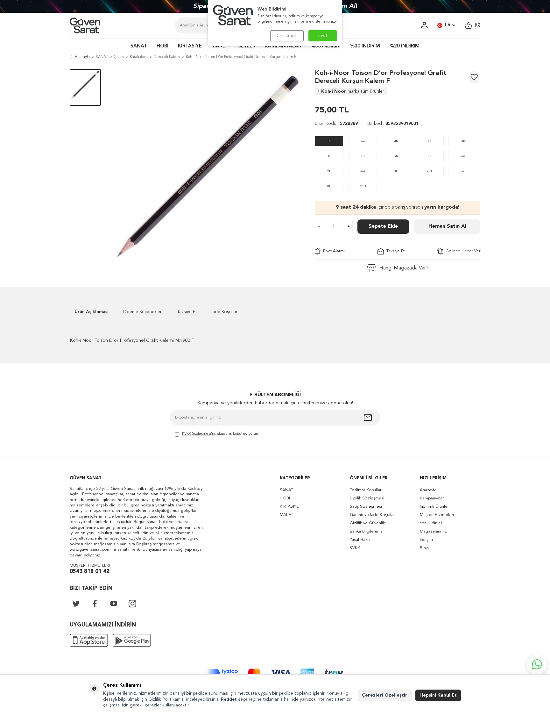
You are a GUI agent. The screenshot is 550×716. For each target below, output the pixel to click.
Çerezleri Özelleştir (384, 695)
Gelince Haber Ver (461, 251)
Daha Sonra (287, 35)
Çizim (119, 57)
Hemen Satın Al (447, 226)
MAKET (220, 46)
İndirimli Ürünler (434, 507)
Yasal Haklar (361, 540)
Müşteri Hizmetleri (437, 515)
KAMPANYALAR (283, 46)
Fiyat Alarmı (333, 251)
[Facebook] (94, 603)
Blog (424, 548)
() (476, 25)
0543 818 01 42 (89, 571)
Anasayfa (82, 57)
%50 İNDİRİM (326, 46)
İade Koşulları (225, 312)
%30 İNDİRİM (365, 46)
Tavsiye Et (394, 251)
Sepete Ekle (383, 226)
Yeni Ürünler (431, 523)
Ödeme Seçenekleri (143, 312)
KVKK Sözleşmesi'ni (198, 434)
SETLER (246, 46)
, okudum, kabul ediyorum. (221, 434)
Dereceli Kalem (167, 57)
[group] (207, 166)
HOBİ (162, 46)
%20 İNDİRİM (405, 46)
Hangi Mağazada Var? (403, 268)
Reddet (229, 699)
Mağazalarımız (433, 531)
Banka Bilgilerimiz (366, 531)
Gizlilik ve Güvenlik (367, 523)
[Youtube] (113, 603)
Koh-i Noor (352, 91)
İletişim (426, 540)
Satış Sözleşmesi (366, 507)
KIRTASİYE (190, 46)
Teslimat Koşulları (366, 490)
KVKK (355, 548)
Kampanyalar (432, 498)
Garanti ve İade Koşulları (373, 515)
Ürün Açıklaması (91, 312)
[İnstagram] (132, 603)
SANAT (138, 46)
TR (447, 25)
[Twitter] (76, 603)
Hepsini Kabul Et (438, 695)
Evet (323, 35)
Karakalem (139, 57)
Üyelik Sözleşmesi (367, 498)
